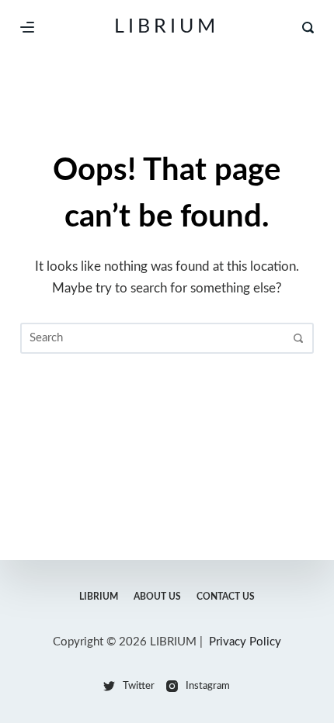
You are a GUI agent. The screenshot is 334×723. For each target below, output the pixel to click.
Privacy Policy (245, 642)
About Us (157, 596)
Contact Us (226, 596)
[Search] (308, 27)
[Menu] (27, 27)
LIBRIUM (166, 26)
